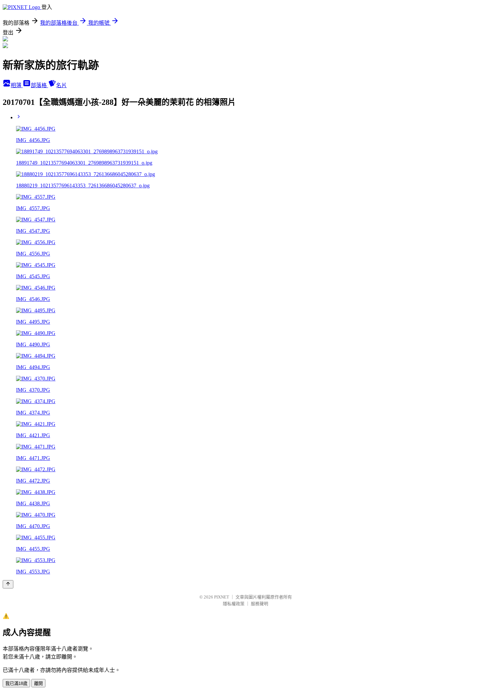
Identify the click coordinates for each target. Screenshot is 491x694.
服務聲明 (259, 603)
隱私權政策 (233, 603)
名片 (61, 85)
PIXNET (221, 596)
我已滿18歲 (16, 683)
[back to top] (8, 584)
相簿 (17, 85)
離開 (38, 683)
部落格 (39, 85)
